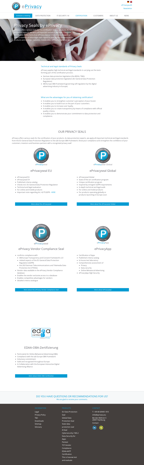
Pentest (65, 442)
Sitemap (38, 424)
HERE (53, 192)
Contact (95, 423)
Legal (37, 412)
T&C (36, 418)
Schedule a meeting (23, 16)
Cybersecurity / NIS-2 (70, 433)
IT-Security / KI (63, 16)
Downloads (39, 421)
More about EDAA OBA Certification (41, 376)
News (126, 16)
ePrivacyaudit (126, 5)
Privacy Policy (40, 415)
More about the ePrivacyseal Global (102, 204)
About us (114, 16)
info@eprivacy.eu (99, 415)
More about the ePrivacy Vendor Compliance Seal (41, 290)
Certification (81, 16)
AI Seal (64, 430)
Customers (98, 16)
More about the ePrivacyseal (41, 204)
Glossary (38, 427)
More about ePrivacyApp (103, 290)
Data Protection (42, 16)
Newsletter (127, 8)
